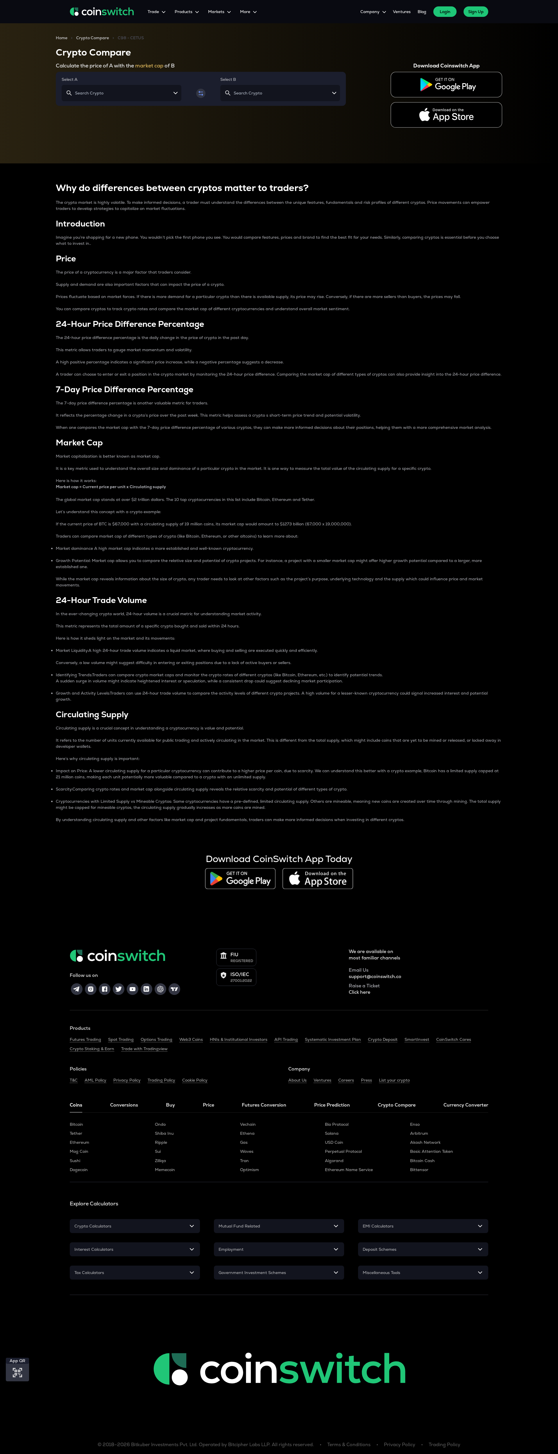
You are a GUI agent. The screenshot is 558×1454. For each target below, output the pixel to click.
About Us (297, 1080)
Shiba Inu (164, 1133)
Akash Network (425, 1142)
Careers (346, 1080)
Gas (244, 1142)
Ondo (160, 1124)
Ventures (402, 11)
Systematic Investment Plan (333, 1039)
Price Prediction (332, 1105)
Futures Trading (85, 1039)
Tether (76, 1133)
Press (366, 1080)
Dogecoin (79, 1169)
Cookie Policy (195, 1080)
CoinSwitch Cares (453, 1039)
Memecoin (165, 1169)
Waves (246, 1151)
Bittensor (419, 1169)
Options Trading (156, 1039)
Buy (170, 1105)
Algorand (334, 1160)
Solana (332, 1133)
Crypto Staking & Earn (92, 1048)
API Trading (286, 1039)
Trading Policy (161, 1080)
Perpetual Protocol (343, 1151)
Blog (422, 11)
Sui (158, 1151)
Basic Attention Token (431, 1151)
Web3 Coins (191, 1039)
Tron (244, 1160)
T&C (74, 1080)
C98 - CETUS (131, 37)
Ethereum (79, 1142)
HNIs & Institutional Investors (238, 1039)
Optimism (249, 1169)
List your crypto (394, 1080)
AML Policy (95, 1080)
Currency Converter (465, 1105)
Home (61, 37)
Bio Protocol (336, 1124)
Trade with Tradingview (144, 1048)
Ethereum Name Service (349, 1169)
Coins (76, 1105)
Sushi (75, 1160)
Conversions (124, 1105)
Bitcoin (76, 1124)
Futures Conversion (264, 1105)
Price (208, 1105)
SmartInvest (417, 1039)
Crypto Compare (92, 37)
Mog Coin (79, 1151)
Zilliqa (160, 1160)
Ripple (161, 1142)
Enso (415, 1124)
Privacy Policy (127, 1080)
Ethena (247, 1133)
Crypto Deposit (383, 1039)
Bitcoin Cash (422, 1160)
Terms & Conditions (349, 1444)
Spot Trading (121, 1039)
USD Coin (334, 1142)
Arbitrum (419, 1133)
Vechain (248, 1124)
